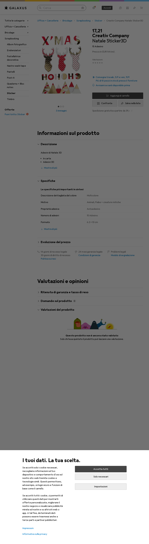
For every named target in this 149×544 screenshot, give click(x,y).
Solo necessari (100, 476)
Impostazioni (100, 486)
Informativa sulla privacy (34, 534)
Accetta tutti (100, 469)
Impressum (28, 528)
